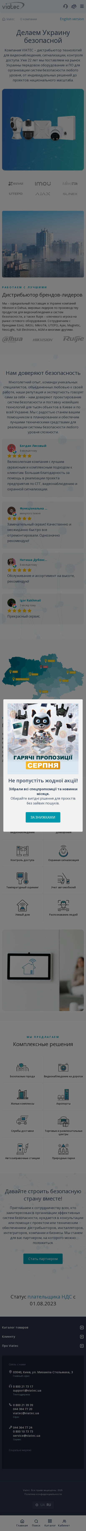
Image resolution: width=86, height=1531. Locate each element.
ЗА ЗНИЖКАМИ (43, 817)
